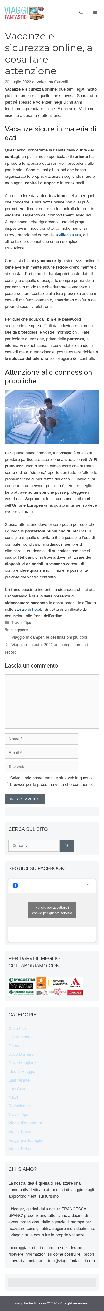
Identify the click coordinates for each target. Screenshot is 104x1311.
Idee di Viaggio (21, 1071)
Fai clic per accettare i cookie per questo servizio (52, 910)
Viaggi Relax (19, 1149)
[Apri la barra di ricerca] (81, 13)
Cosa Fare (17, 1028)
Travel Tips (21, 622)
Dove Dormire (21, 1054)
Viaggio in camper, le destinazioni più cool (49, 637)
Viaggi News (19, 1131)
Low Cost (16, 1089)
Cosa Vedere (20, 1037)
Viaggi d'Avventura (25, 1123)
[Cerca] (67, 846)
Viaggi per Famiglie (25, 1140)
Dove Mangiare (22, 1063)
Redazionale (19, 1106)
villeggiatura (70, 235)
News (13, 1097)
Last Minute (19, 1080)
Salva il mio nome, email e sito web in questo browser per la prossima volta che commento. (51, 781)
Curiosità (16, 1045)
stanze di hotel (28, 609)
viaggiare (19, 630)
